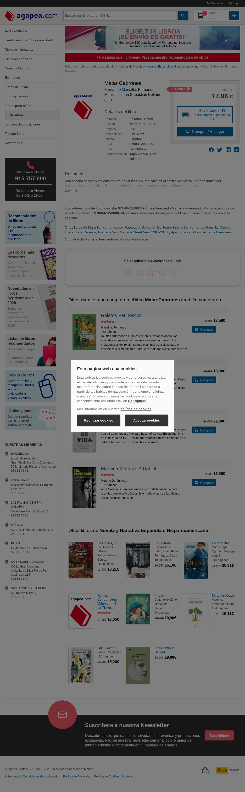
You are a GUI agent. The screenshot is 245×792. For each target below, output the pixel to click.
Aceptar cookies (146, 420)
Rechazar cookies (98, 420)
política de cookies (135, 409)
